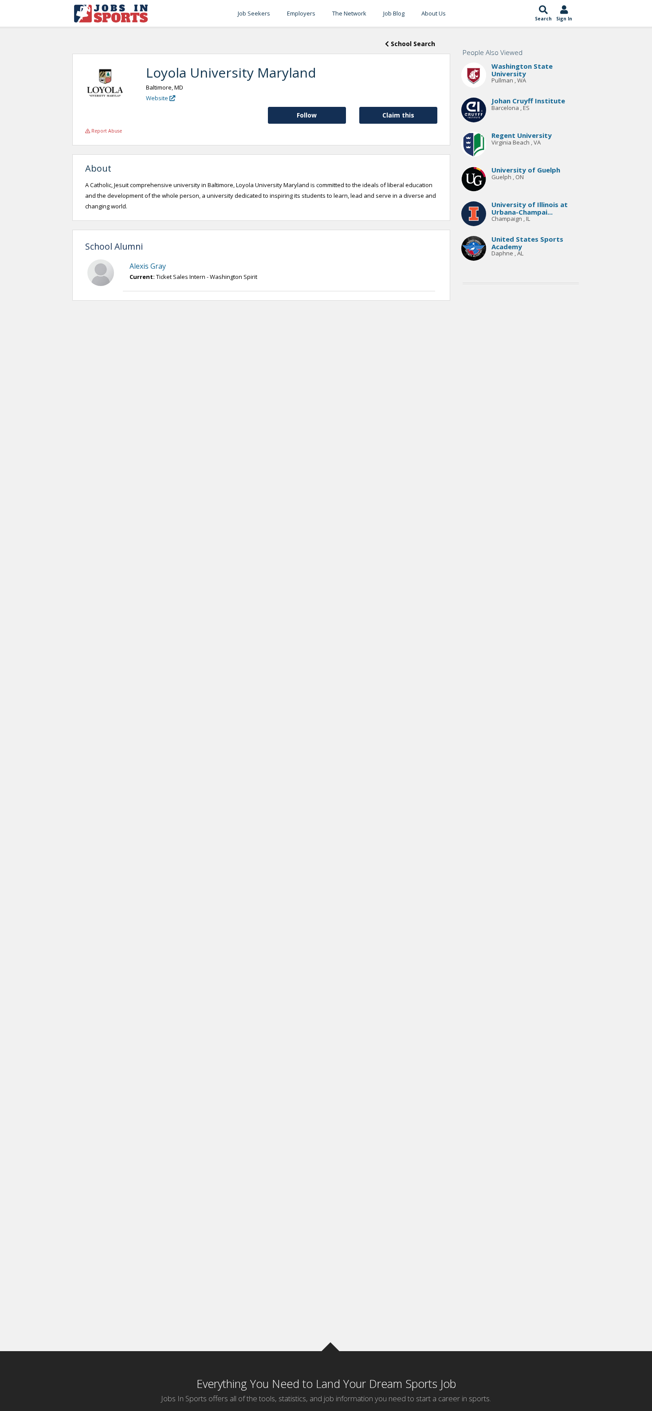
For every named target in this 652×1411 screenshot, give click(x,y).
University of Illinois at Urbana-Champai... (529, 208)
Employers (301, 13)
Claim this (398, 115)
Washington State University (522, 70)
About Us (433, 13)
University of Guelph (525, 170)
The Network (349, 13)
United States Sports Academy (527, 243)
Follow (307, 115)
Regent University (521, 135)
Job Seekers (254, 13)
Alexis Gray (148, 266)
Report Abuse (106, 131)
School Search (412, 43)
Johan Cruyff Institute (528, 101)
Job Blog (394, 13)
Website (157, 98)
